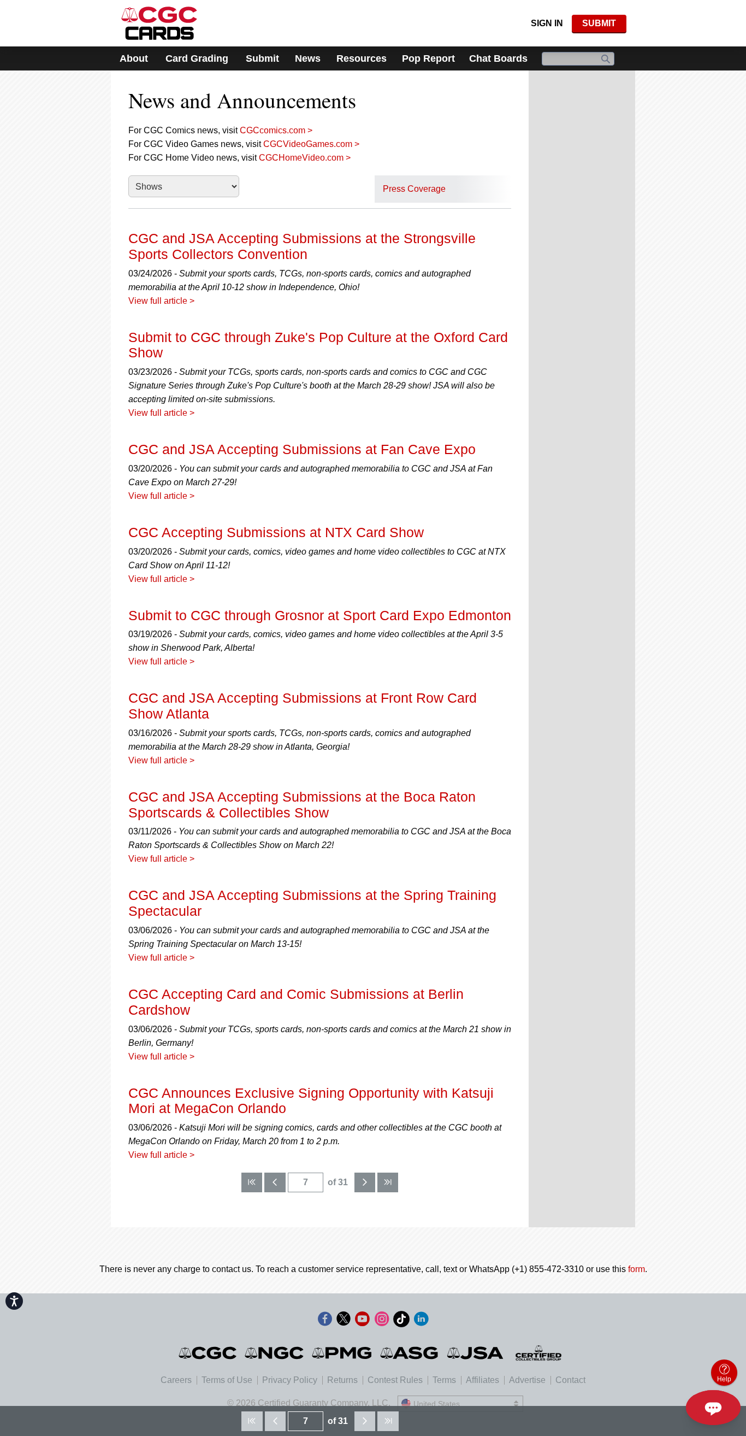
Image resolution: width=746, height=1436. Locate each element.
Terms (444, 1380)
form (636, 1269)
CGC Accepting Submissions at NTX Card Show (276, 532)
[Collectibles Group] (539, 1353)
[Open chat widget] (713, 1407)
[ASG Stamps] (410, 1353)
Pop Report (428, 58)
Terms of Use (227, 1380)
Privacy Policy (289, 1380)
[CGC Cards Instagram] (382, 1321)
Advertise (527, 1380)
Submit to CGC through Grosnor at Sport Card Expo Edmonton (319, 615)
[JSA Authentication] (475, 1353)
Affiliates (482, 1380)
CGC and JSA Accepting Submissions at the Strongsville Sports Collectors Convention (302, 246)
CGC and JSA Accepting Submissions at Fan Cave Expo (302, 449)
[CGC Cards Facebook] (325, 1321)
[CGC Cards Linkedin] (421, 1321)
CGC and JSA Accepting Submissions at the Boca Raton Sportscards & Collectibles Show (302, 804)
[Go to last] (387, 1182)
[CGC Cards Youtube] (362, 1321)
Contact (570, 1380)
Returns (342, 1380)
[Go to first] (251, 1182)
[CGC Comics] (208, 1353)
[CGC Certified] (159, 23)
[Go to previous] (274, 1182)
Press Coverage (414, 188)
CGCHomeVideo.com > (305, 157)
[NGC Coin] (275, 1353)
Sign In (547, 23)
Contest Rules (395, 1380)
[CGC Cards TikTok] (401, 1321)
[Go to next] (364, 1182)
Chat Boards (498, 58)
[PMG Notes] (343, 1353)
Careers (176, 1380)
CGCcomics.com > (276, 130)
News (308, 58)
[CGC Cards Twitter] (343, 1321)
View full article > (161, 300)
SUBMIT (599, 23)
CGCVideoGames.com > (311, 144)
